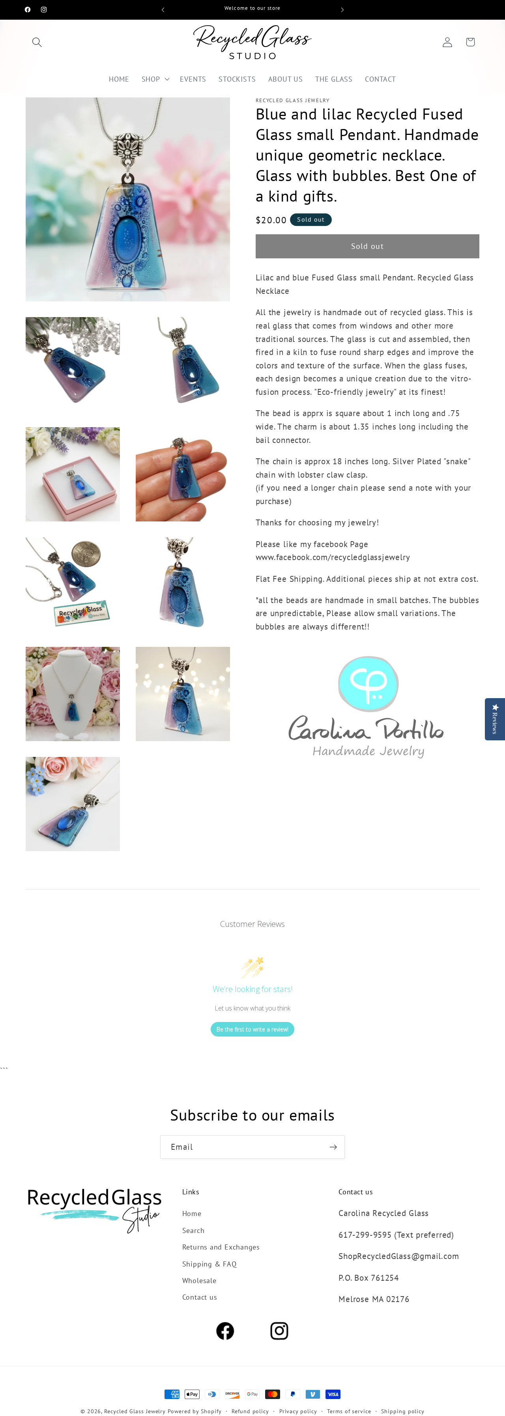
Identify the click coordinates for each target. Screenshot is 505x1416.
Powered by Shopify (194, 1411)
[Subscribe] (333, 1147)
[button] (37, 42)
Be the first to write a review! (252, 1029)
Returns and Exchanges (221, 1247)
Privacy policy (298, 1411)
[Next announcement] (342, 9)
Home (192, 1213)
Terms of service (349, 1411)
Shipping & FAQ (209, 1263)
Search (193, 1230)
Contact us (199, 1297)
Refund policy (250, 1411)
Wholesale (199, 1280)
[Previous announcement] (163, 9)
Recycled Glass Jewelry (135, 1411)
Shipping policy (403, 1411)
